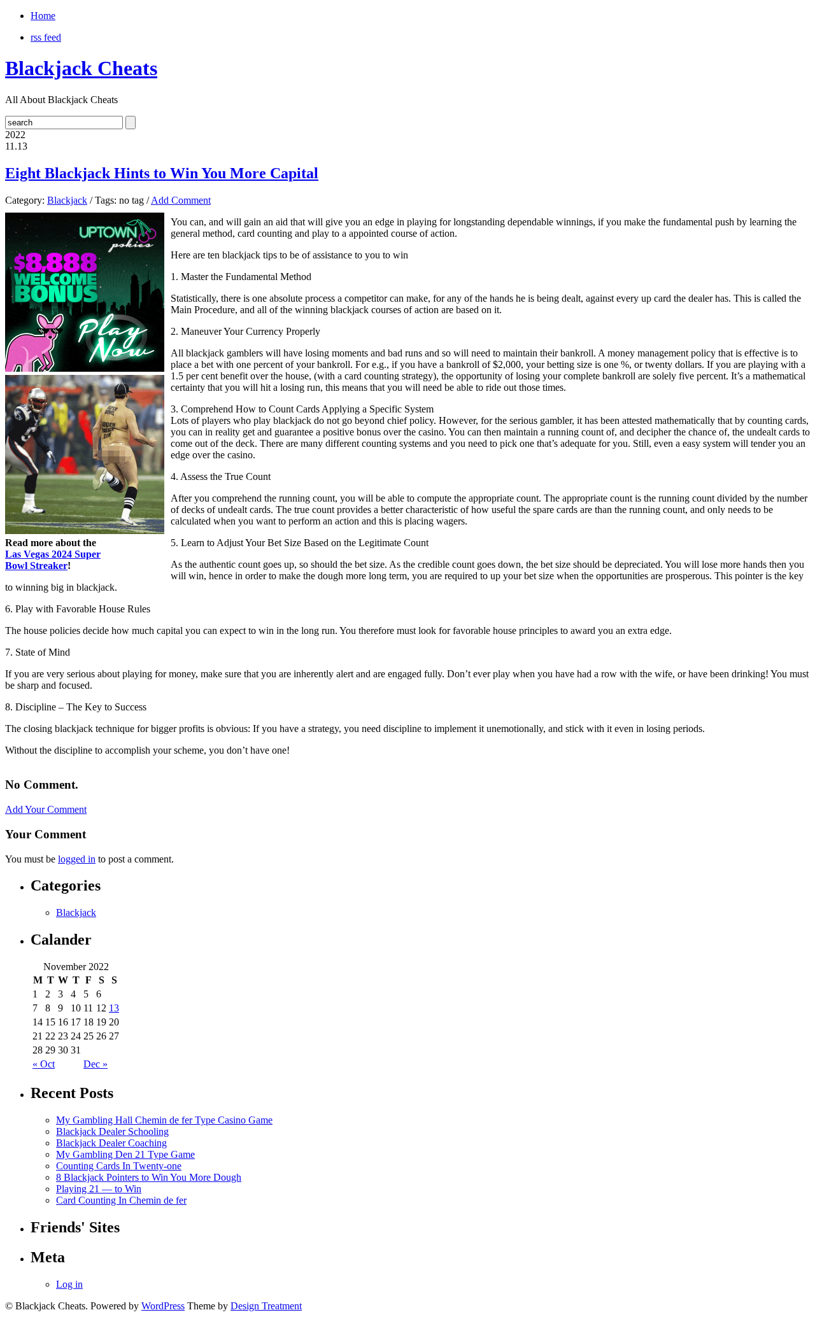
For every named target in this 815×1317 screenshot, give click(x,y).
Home (43, 15)
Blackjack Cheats (81, 68)
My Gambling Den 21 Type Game (125, 1154)
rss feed (46, 37)
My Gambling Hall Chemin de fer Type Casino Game (164, 1120)
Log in (69, 1284)
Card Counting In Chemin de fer (121, 1200)
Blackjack (67, 200)
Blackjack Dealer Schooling (112, 1131)
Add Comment (181, 200)
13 (114, 1008)
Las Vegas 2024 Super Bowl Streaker (53, 560)
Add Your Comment (46, 809)
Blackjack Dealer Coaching (111, 1142)
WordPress (163, 1305)
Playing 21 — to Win (98, 1188)
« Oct (43, 1064)
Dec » (95, 1064)
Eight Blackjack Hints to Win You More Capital (161, 173)
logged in (77, 859)
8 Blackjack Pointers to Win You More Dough (148, 1177)
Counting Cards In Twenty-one (118, 1165)
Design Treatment (266, 1305)
